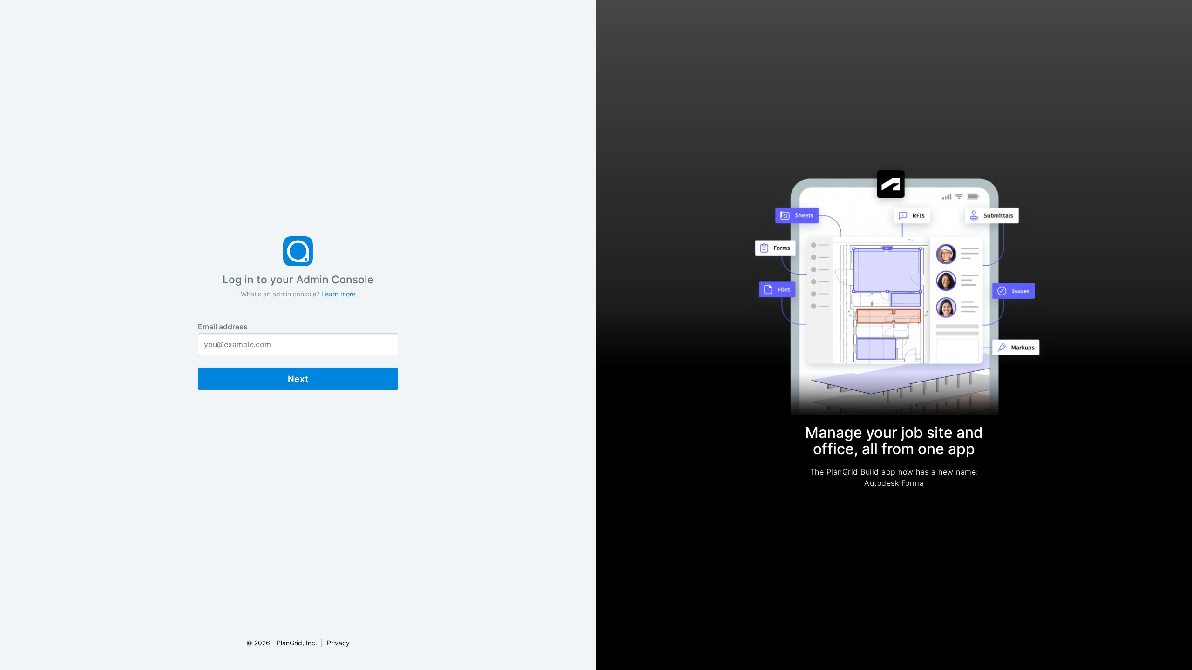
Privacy (338, 643)
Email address (223, 326)
